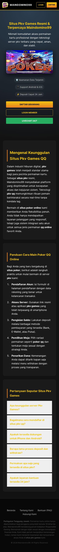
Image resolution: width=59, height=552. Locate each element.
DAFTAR (51, 5)
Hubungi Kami (29, 514)
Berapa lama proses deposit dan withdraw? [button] (29, 450)
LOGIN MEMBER (29, 112)
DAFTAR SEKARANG (29, 104)
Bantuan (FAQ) (45, 510)
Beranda (11, 510)
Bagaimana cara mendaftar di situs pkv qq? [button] (27, 421)
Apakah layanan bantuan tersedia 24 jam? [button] (24, 479)
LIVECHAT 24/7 (29, 121)
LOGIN (40, 5)
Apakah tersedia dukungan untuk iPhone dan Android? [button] (26, 436)
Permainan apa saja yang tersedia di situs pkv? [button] (24, 465)
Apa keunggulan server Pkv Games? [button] (26, 407)
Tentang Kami (26, 510)
